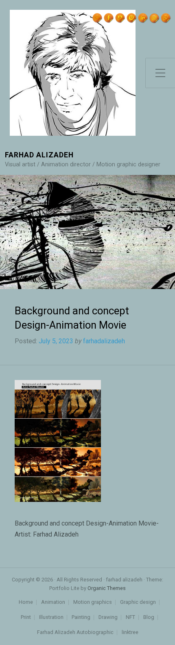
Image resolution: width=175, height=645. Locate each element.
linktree (130, 632)
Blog (148, 617)
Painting (81, 617)
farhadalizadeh (104, 341)
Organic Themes (107, 588)
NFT (130, 617)
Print (26, 617)
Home (26, 602)
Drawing (108, 617)
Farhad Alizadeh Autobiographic (75, 632)
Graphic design (138, 602)
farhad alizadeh (39, 155)
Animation (53, 602)
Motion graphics (92, 602)
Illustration (51, 617)
